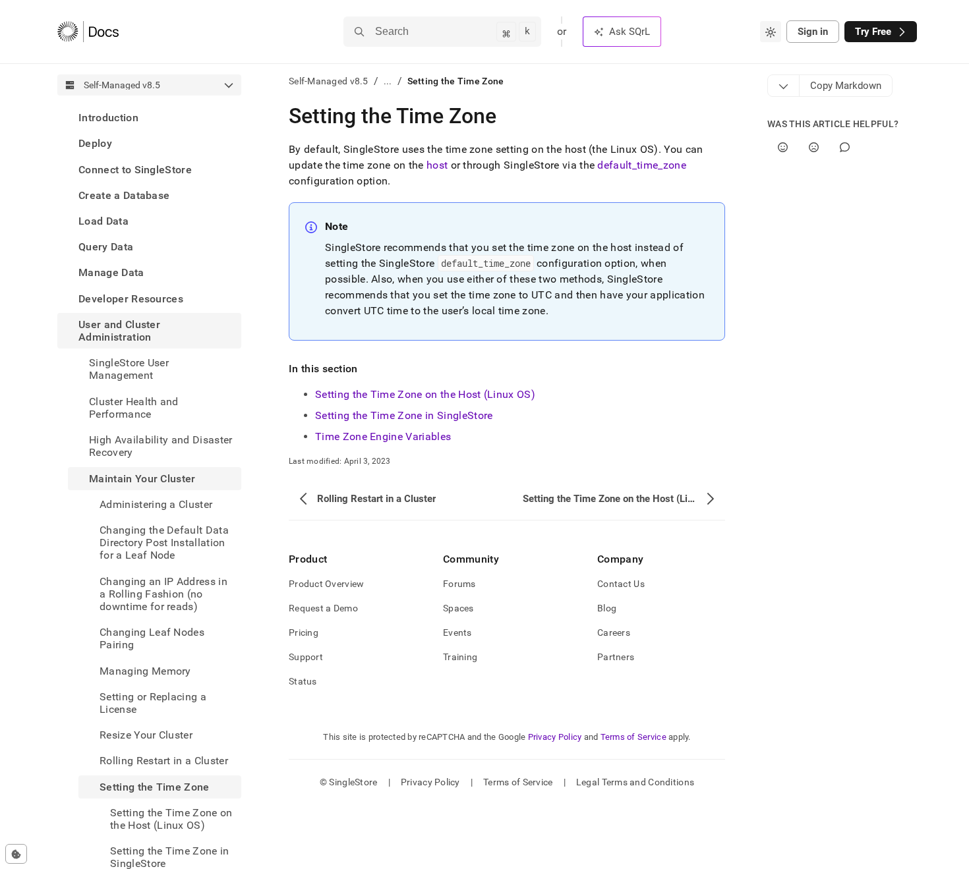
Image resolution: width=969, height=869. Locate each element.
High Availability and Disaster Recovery (161, 446)
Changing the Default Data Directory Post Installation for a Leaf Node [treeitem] (164, 542)
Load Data (103, 221)
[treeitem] (149, 117)
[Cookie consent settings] (16, 854)
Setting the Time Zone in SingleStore (404, 415)
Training (460, 657)
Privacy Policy (555, 737)
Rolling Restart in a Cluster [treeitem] (164, 760)
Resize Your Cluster (146, 735)
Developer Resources (130, 298)
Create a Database (123, 195)
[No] (813, 147)
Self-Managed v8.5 (328, 81)
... (388, 81)
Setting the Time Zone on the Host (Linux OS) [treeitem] (171, 818)
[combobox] (770, 31)
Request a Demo (323, 608)
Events (457, 632)
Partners (615, 657)
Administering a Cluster (156, 503)
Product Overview (326, 583)
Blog (606, 608)
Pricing (303, 632)
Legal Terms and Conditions (635, 782)
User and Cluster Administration (119, 330)
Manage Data (111, 272)
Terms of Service (633, 737)
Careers (613, 632)
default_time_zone (641, 165)
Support (306, 657)
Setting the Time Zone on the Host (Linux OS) (425, 394)
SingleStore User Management (129, 368)
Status (303, 681)
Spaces (458, 608)
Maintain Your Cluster (142, 478)
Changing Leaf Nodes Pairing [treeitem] (152, 638)
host (437, 165)
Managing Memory (145, 670)
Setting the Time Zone (155, 786)
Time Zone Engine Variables (383, 436)
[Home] (88, 31)
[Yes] (782, 147)
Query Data (105, 246)
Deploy (95, 143)
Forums (459, 583)
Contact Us (621, 583)
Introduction (108, 117)
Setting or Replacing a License (153, 702)
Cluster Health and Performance (134, 407)
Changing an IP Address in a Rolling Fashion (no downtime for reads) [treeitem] (163, 593)
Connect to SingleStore (135, 169)
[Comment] (844, 147)
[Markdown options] (784, 85)
